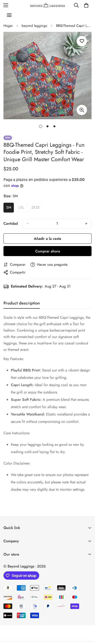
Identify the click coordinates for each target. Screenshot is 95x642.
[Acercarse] (82, 110)
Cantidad (10, 223)
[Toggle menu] (9, 15)
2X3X (36, 209)
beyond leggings (34, 25)
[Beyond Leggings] (47, 5)
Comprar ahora (47, 251)
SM (10, 209)
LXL (23, 209)
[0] (86, 5)
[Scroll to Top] (86, 617)
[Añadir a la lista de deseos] (82, 41)
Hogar (8, 25)
